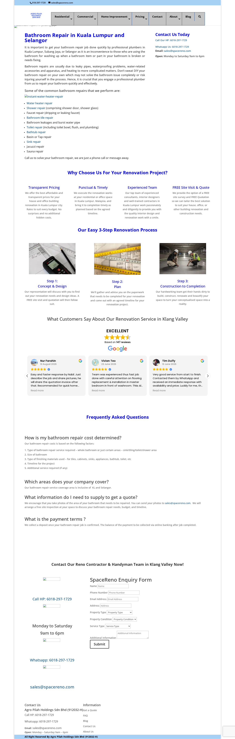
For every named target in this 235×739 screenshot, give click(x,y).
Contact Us (89, 726)
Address (94, 605)
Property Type (98, 612)
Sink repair (34, 142)
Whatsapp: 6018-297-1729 (52, 659)
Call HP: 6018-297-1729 (52, 598)
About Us (88, 731)
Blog (85, 720)
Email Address (98, 599)
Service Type (97, 626)
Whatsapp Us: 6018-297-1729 (172, 46)
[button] (207, 375)
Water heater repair (39, 103)
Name (93, 586)
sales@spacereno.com (177, 50)
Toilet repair (34, 127)
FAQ (85, 715)
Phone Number (99, 592)
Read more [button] (37, 390)
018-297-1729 (39, 2)
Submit (99, 644)
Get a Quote (90, 710)
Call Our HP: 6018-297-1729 (171, 40)
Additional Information (103, 637)
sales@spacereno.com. (178, 503)
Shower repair (36, 108)
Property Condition (101, 619)
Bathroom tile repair (40, 118)
